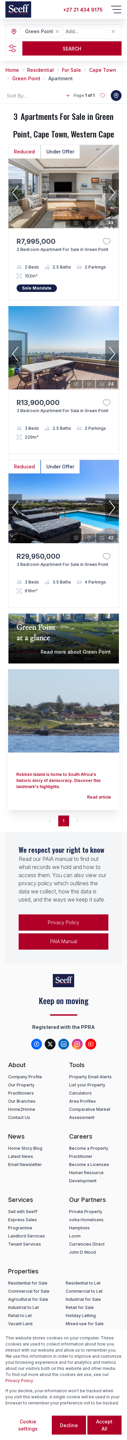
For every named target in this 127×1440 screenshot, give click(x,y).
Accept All (104, 1425)
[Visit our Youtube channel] (90, 1044)
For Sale (71, 70)
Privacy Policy (63, 922)
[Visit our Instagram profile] (77, 1044)
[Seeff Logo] (18, 9)
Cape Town (102, 70)
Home (12, 70)
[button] (57, 31)
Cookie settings (28, 1425)
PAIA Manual (63, 941)
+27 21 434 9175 (83, 10)
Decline (69, 1425)
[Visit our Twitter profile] (50, 1044)
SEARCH (72, 48)
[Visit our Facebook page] (36, 1044)
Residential (40, 70)
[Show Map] (116, 95)
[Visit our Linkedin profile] (63, 1044)
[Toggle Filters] (12, 48)
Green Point (26, 78)
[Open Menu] (116, 9)
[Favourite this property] (107, 241)
